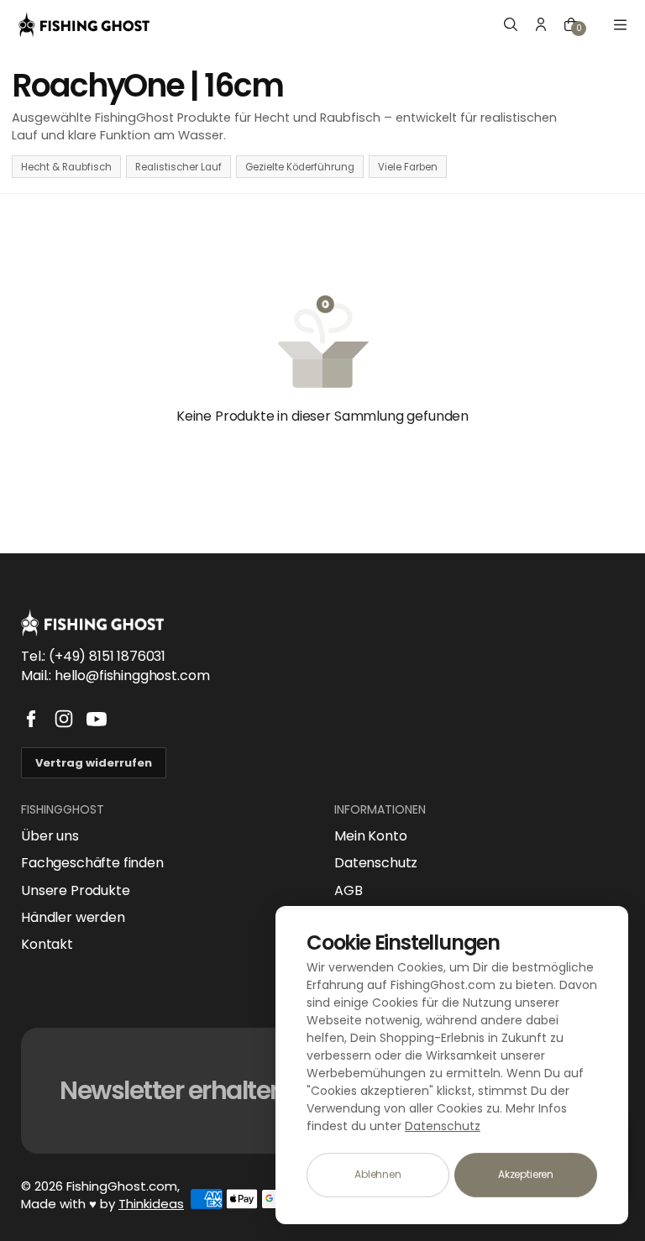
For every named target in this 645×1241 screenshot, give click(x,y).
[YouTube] (97, 719)
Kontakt (47, 944)
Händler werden (73, 917)
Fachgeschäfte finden (92, 863)
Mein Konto (370, 836)
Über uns (50, 836)
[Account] (541, 24)
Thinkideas (151, 1203)
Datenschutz (375, 863)
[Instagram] (64, 719)
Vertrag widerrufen (93, 763)
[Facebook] (31, 719)
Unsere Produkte (75, 891)
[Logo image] (83, 24)
